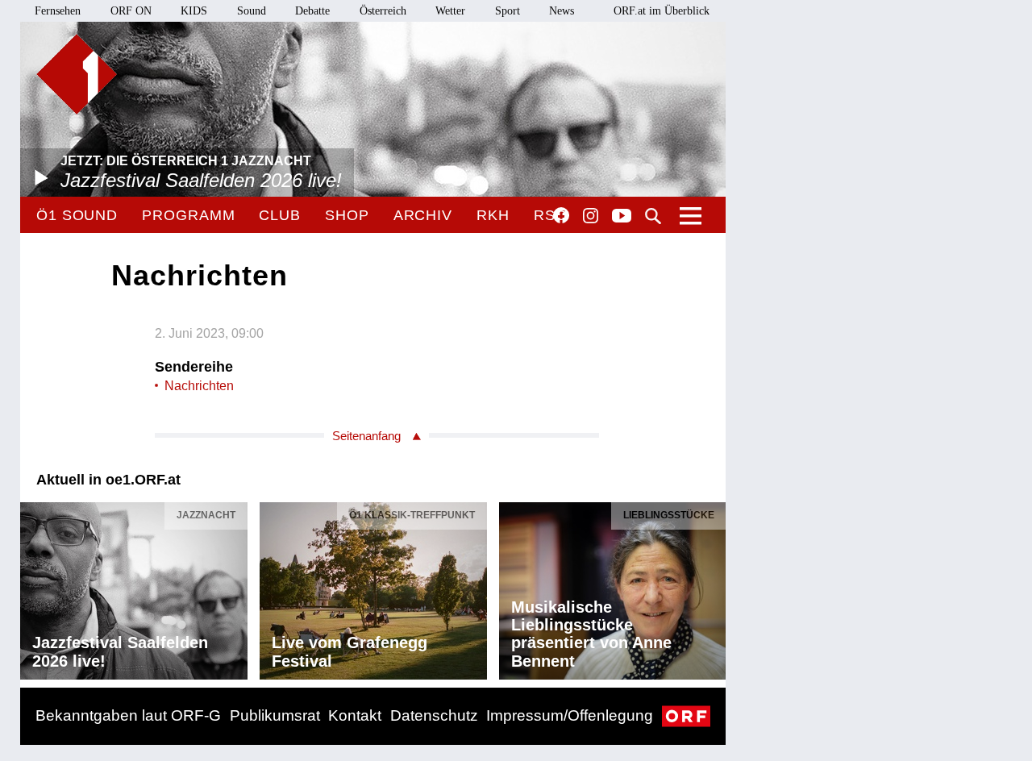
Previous (33, 587)
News (561, 11)
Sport (507, 11)
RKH (493, 215)
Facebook (561, 215)
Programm (188, 215)
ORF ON (131, 11)
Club (280, 215)
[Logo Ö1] (76, 74)
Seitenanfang (366, 436)
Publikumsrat (275, 715)
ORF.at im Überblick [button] (662, 11)
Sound (251, 11)
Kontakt (354, 715)
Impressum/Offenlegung (569, 715)
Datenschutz (434, 715)
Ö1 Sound (77, 215)
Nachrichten (199, 386)
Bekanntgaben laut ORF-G (128, 715)
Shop (347, 215)
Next (713, 587)
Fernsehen (58, 11)
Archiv (422, 215)
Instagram (590, 216)
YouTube (621, 217)
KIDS (194, 11)
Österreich (383, 11)
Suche (653, 216)
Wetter (450, 11)
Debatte (312, 11)
